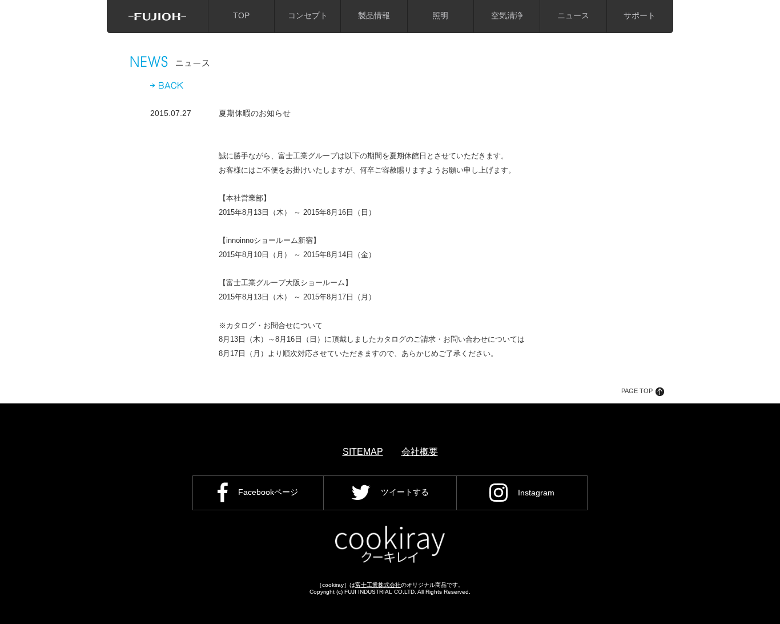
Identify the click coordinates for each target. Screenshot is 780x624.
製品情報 (374, 15)
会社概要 (419, 452)
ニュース (573, 15)
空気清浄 (507, 15)
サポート (640, 15)
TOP (241, 15)
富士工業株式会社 (378, 585)
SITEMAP (363, 452)
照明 (440, 15)
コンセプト (308, 15)
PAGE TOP (637, 390)
